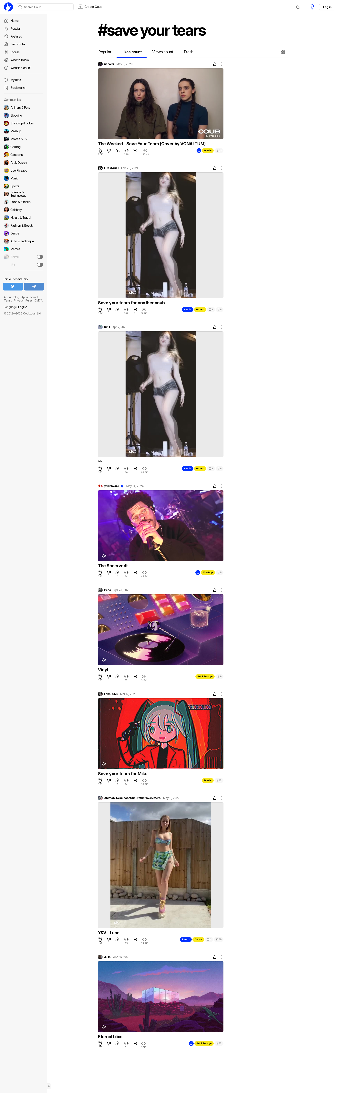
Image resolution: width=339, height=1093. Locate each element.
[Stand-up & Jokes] (23, 123)
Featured (16, 36)
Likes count (131, 52)
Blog (16, 297)
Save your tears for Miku (122, 773)
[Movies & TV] (23, 139)
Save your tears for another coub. (132, 302)
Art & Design (205, 676)
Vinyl (103, 669)
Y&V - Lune (108, 932)
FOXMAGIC (111, 168)
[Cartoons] (23, 155)
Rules (29, 300)
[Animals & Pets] (23, 107)
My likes (15, 80)
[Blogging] (23, 115)
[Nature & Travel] (23, 218)
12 (218, 1043)
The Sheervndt (113, 565)
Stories (15, 52)
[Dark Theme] (298, 7)
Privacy (19, 300)
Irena (107, 590)
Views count (162, 52)
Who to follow (19, 60)
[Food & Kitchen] (23, 202)
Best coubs (17, 44)
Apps (24, 297)
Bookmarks (17, 88)
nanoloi (109, 64)
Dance (200, 309)
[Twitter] (13, 286)
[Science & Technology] (23, 194)
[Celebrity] (23, 210)
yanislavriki (111, 486)
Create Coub (93, 7)
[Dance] (23, 233)
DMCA (39, 300)
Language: (15, 307)
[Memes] (23, 249)
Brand (34, 297)
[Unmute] (131, 292)
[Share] (214, 64)
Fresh (188, 52)
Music (208, 150)
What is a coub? (20, 68)
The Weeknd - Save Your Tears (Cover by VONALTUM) (152, 143)
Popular (15, 28)
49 (218, 939)
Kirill (107, 327)
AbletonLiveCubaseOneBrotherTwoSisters (132, 798)
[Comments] (117, 150)
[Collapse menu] (49, 1086)
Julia (107, 957)
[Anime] (23, 257)
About (8, 297)
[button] (283, 52)
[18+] (40, 265)
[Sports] (23, 186)
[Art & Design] (23, 162)
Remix (187, 309)
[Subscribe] (40, 257)
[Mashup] (23, 131)
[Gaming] (23, 147)
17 (218, 780)
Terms (8, 300)
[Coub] (8, 6)
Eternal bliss (110, 1036)
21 (218, 150)
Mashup (208, 572)
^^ (100, 461)
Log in (327, 7)
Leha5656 (111, 694)
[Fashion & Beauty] (23, 225)
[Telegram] (34, 286)
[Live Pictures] (23, 170)
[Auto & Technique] (23, 241)
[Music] (23, 178)
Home (14, 21)
